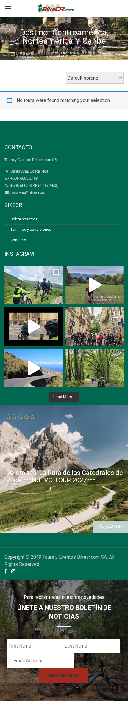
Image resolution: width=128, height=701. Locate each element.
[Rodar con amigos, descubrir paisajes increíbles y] (33, 326)
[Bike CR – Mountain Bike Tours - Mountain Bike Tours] (56, 7)
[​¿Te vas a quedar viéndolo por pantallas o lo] (33, 368)
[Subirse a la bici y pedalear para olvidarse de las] (94, 285)
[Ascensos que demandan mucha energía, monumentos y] (33, 285)
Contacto (18, 240)
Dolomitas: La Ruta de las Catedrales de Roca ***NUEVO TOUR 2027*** (64, 476)
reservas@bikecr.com (29, 192)
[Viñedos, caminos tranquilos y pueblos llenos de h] (94, 368)
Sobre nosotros (24, 219)
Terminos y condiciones (30, 229)
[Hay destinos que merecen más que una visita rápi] (94, 326)
